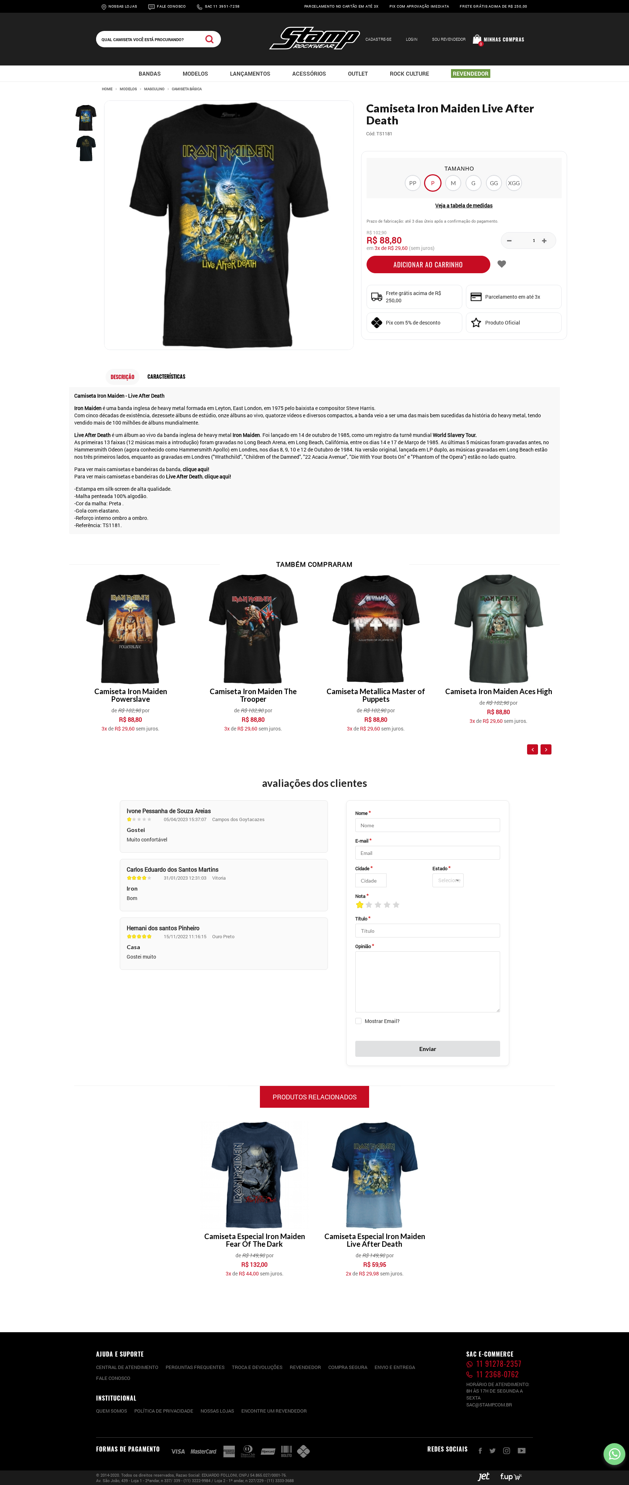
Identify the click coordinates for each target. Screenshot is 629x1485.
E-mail (361, 840)
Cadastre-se (378, 39)
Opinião (363, 946)
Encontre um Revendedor (274, 1411)
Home (107, 89)
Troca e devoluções (257, 1367)
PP (412, 183)
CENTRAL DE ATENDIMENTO (127, 1367)
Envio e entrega (395, 1367)
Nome (361, 813)
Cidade (362, 868)
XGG (514, 183)
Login (412, 39)
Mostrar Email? (382, 1021)
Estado (439, 868)
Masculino (154, 89)
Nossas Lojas (122, 6)
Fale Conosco (171, 6)
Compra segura (347, 1367)
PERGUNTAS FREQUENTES (195, 1367)
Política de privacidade (163, 1411)
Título (361, 918)
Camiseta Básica (187, 89)
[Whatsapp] (614, 1454)
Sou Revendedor (449, 39)
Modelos (128, 89)
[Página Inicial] (314, 47)
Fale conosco (113, 1378)
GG (494, 183)
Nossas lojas (217, 1411)
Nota (360, 896)
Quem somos (111, 1411)
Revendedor (305, 1367)
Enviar (427, 1048)
